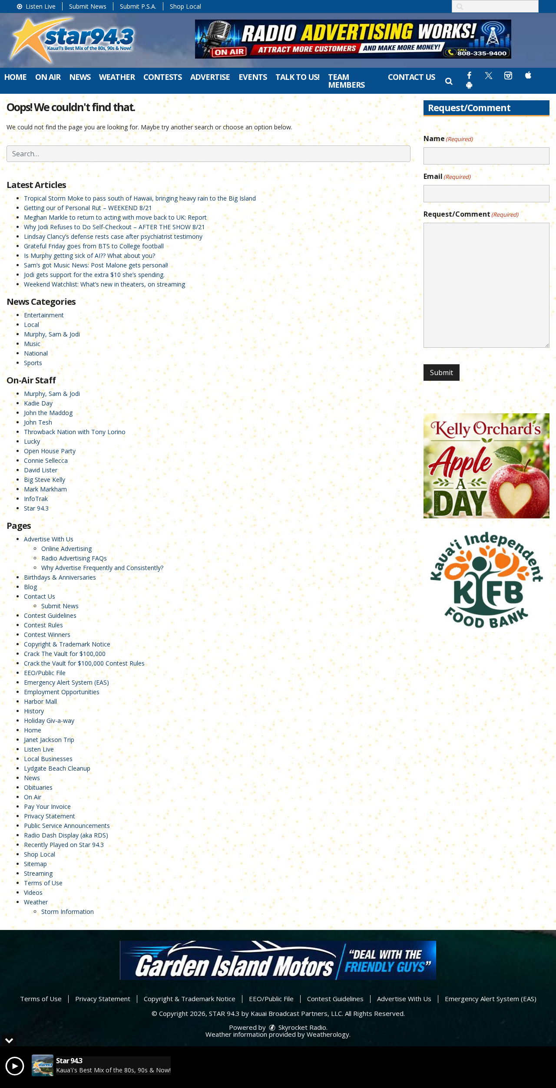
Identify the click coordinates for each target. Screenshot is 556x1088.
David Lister (40, 470)
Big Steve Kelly (44, 479)
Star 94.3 (36, 508)
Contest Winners (47, 634)
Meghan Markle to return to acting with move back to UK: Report (115, 217)
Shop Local (185, 6)
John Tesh (38, 422)
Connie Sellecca (46, 460)
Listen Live (40, 6)
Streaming (38, 873)
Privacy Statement (49, 816)
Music (32, 344)
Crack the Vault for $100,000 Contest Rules (84, 663)
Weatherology (328, 1034)
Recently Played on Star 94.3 (64, 845)
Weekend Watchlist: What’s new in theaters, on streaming (104, 284)
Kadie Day (38, 403)
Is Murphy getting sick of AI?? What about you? (89, 255)
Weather (117, 77)
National (36, 353)
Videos (33, 892)
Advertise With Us (48, 539)
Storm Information (67, 911)
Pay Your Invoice (47, 806)
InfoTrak (36, 499)
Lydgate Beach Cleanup (57, 768)
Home (15, 77)
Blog (30, 587)
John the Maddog (48, 413)
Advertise (210, 77)
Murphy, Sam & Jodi (52, 334)
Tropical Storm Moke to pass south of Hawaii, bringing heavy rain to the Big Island (140, 198)
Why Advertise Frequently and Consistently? (102, 568)
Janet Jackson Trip (49, 739)
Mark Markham (45, 489)
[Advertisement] (353, 39)
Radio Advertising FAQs (74, 558)
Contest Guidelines (50, 615)
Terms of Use (43, 883)
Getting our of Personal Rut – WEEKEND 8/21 (88, 208)
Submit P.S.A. (138, 6)
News (79, 77)
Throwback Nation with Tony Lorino (75, 432)
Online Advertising (66, 548)
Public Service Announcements (67, 825)
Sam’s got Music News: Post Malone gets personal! (96, 265)
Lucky (32, 441)
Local (31, 324)
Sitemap (35, 864)
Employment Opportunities (61, 692)
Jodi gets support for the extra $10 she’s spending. (94, 274)
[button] (448, 81)
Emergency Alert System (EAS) (66, 682)
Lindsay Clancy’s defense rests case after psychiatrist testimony (113, 236)
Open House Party (50, 451)
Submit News (87, 6)
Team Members (346, 81)
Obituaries (38, 787)
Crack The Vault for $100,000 (65, 654)
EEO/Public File (45, 673)
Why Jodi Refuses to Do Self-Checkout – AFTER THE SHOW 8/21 (114, 227)
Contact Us (411, 77)
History (34, 711)
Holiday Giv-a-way (49, 720)
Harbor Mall (40, 701)
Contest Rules (43, 625)
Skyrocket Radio (301, 1027)
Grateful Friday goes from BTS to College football (94, 246)
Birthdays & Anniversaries (60, 577)
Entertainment (44, 315)
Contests (162, 77)
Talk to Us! (297, 77)
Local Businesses (48, 759)
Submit (441, 372)
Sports (33, 363)
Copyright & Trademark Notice (67, 644)
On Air (47, 77)
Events (252, 77)
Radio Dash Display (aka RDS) (66, 835)
